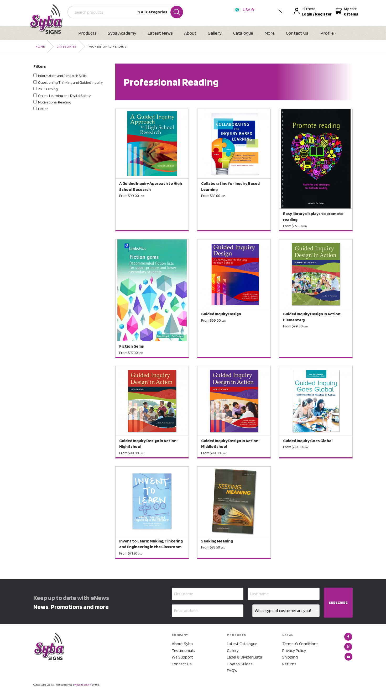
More (269, 33)
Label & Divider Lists (244, 657)
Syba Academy (122, 33)
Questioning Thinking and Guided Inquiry (70, 82)
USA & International (245, 13)
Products (87, 33)
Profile (327, 33)
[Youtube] (348, 657)
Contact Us (297, 33)
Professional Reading (107, 46)
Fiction (43, 109)
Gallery (215, 33)
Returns (289, 663)
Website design (82, 684)
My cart (350, 11)
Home (40, 46)
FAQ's (232, 670)
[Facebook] (348, 637)
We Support (182, 657)
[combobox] (286, 610)
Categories (66, 46)
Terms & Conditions (300, 643)
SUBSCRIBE (338, 602)
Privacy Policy (294, 650)
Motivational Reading (54, 102)
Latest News (160, 33)
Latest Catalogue (242, 643)
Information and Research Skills (62, 76)
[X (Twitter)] (348, 647)
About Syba (182, 643)
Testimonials (183, 650)
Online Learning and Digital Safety (64, 95)
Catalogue (243, 33)
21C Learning (48, 89)
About (190, 33)
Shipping (290, 657)
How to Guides (240, 663)
